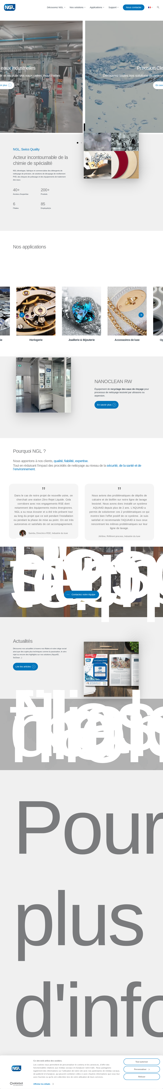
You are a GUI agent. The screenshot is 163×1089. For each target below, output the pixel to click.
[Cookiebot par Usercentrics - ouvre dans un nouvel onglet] (16, 1084)
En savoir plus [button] (81, 85)
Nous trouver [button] (79, 747)
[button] (158, 7)
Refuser (141, 1077)
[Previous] (21, 314)
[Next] (141, 314)
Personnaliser (140, 1069)
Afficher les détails (41, 1084)
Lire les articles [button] (23, 666)
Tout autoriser (141, 1062)
